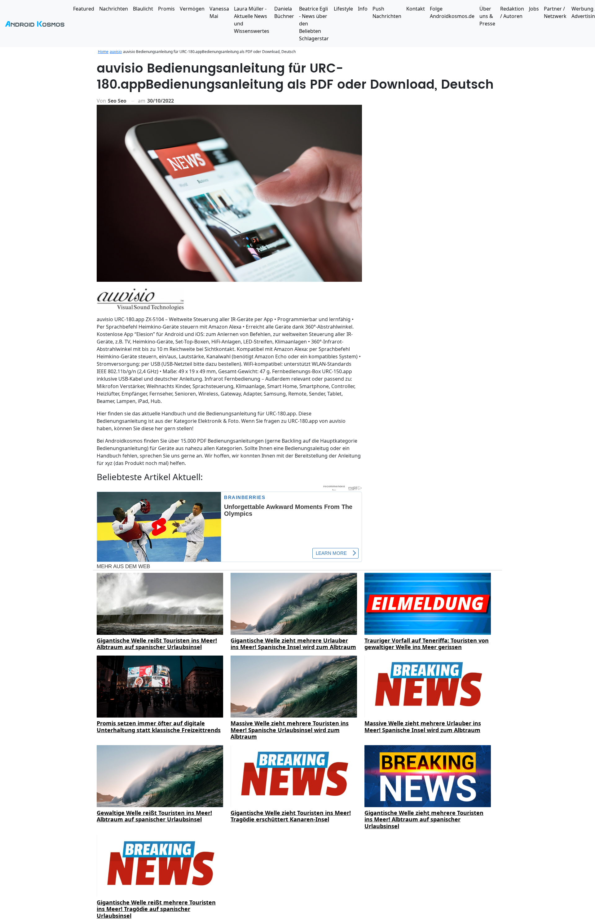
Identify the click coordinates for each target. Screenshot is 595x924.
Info (363, 8)
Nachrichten (113, 8)
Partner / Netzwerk (555, 12)
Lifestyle (343, 8)
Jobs (534, 8)
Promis (166, 8)
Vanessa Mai (219, 12)
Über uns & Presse (487, 16)
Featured (83, 8)
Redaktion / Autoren (512, 12)
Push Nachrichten (386, 12)
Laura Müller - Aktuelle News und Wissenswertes (251, 19)
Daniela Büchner (284, 12)
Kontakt (415, 8)
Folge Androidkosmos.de (452, 12)
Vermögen (192, 8)
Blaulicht (143, 8)
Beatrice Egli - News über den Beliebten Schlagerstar (314, 23)
